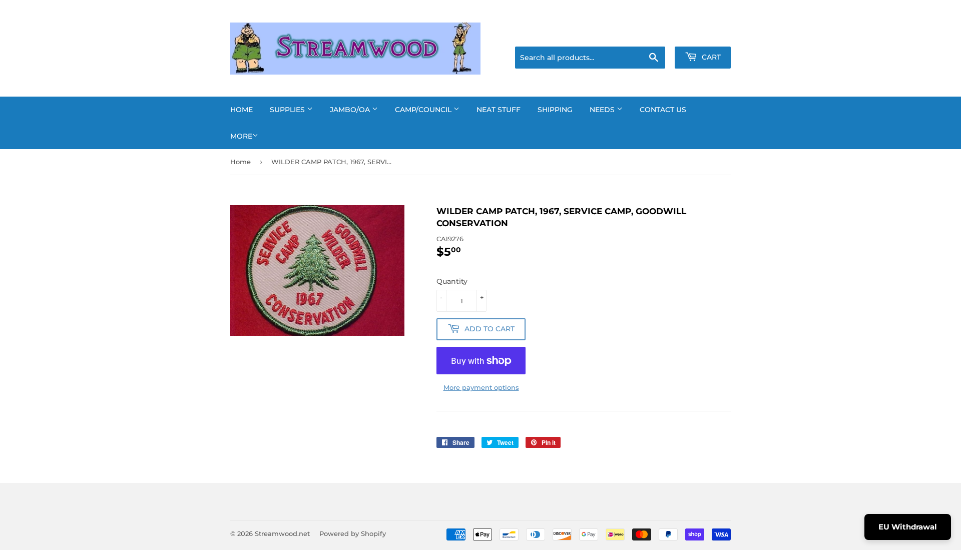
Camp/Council (424, 109)
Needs (603, 109)
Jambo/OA (351, 109)
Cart (710, 57)
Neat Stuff (498, 109)
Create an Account (703, 34)
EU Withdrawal (907, 526)
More (241, 136)
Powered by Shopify (352, 533)
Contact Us (663, 109)
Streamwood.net (282, 533)
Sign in (652, 34)
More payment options (481, 387)
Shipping (555, 109)
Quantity (451, 281)
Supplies (288, 109)
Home (241, 109)
